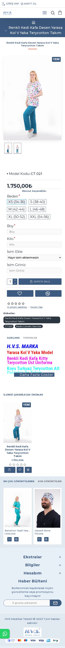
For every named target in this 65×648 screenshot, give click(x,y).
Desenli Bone (42, 530)
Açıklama (13, 337)
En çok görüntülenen (18, 481)
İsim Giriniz (16, 265)
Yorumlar (30, 337)
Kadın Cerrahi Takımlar (28, 326)
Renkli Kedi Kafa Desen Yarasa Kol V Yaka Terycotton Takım (28, 320)
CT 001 (8, 326)
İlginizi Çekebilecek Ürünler (23, 394)
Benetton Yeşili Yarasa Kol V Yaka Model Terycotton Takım (18, 530)
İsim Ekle (15, 252)
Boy (10, 226)
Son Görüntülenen (51, 481)
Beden (12, 196)
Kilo (10, 239)
